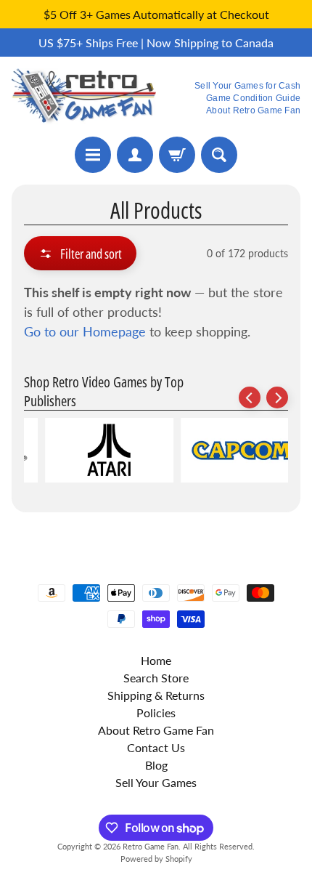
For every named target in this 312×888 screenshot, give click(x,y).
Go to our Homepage (85, 331)
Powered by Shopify (156, 858)
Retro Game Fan (150, 846)
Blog (156, 765)
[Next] (277, 397)
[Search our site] (219, 155)
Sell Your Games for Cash (247, 85)
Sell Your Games (156, 782)
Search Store (156, 678)
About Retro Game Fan (253, 110)
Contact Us (156, 747)
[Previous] (249, 397)
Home (156, 660)
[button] (80, 253)
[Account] (135, 155)
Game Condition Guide (253, 98)
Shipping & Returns (156, 695)
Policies (156, 712)
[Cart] (177, 155)
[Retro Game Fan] (84, 96)
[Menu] (93, 155)
